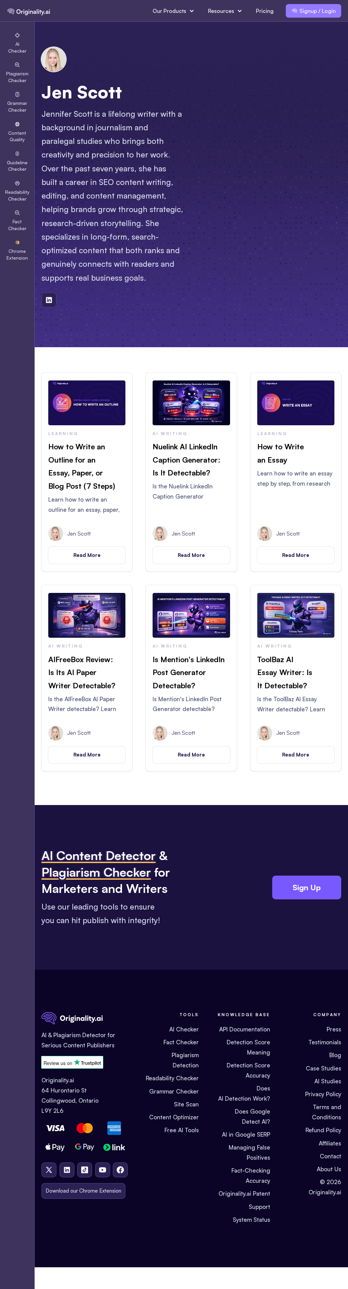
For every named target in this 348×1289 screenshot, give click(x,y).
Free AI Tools (181, 1130)
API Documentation (244, 1029)
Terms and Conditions (326, 1112)
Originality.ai (325, 1192)
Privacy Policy (323, 1094)
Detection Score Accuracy (248, 1070)
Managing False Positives (249, 1152)
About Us (329, 1169)
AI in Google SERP (246, 1134)
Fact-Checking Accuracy (250, 1175)
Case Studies (323, 1068)
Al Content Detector (98, 855)
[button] (173, 11)
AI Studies (327, 1081)
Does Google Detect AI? (252, 1116)
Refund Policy (323, 1130)
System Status (251, 1219)
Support (259, 1206)
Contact (330, 1156)
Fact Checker (181, 1042)
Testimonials (325, 1042)
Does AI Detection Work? (244, 1093)
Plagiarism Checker (96, 872)
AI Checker (184, 1029)
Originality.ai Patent (244, 1193)
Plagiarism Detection (185, 1060)
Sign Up (307, 887)
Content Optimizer (174, 1117)
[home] (28, 11)
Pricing (265, 10)
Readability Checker (172, 1078)
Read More (87, 555)
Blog (335, 1055)
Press (334, 1029)
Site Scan (186, 1104)
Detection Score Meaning (248, 1047)
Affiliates (330, 1143)
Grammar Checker (174, 1091)
